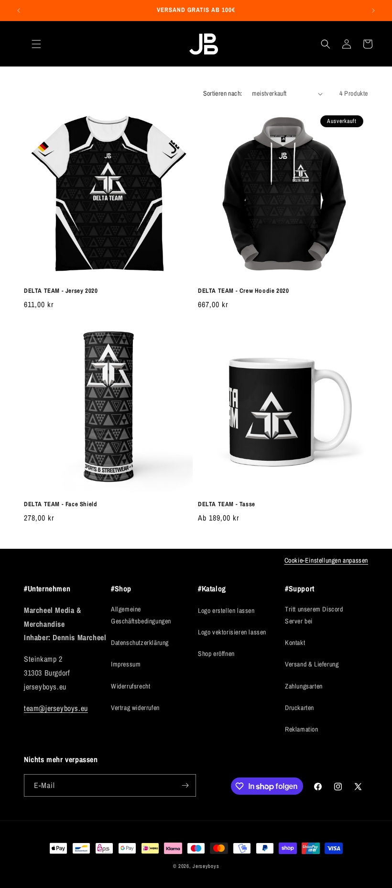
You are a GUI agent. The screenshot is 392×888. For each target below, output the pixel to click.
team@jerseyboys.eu (56, 708)
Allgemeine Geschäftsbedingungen (141, 615)
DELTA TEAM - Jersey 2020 (61, 291)
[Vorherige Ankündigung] (18, 10)
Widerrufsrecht (130, 686)
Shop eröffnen (216, 653)
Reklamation (301, 729)
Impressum (126, 664)
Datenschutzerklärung (140, 642)
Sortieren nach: (222, 93)
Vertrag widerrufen (135, 707)
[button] (36, 44)
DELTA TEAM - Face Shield (60, 504)
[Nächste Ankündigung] (373, 10)
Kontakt (295, 642)
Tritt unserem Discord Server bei (314, 615)
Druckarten (299, 707)
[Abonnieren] (185, 785)
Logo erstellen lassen (226, 610)
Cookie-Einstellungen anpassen (326, 560)
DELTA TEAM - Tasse (226, 504)
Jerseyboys (206, 866)
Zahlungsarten (304, 686)
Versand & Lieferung (311, 664)
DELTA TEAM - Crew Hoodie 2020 (243, 291)
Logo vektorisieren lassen (232, 632)
